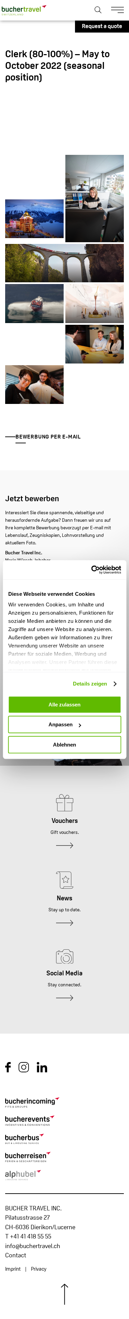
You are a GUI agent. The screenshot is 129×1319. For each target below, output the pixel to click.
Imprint (13, 1269)
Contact (15, 1256)
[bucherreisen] (64, 1158)
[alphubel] (64, 1176)
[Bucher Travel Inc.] (24, 10)
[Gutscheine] (64, 846)
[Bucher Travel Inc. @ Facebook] (8, 1071)
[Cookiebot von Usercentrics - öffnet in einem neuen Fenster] (92, 569)
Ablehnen (64, 745)
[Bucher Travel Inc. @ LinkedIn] (42, 1071)
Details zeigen (90, 684)
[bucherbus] (64, 1140)
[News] (64, 923)
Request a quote (102, 26)
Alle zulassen (64, 704)
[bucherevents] (64, 1122)
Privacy (38, 1269)
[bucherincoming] (64, 1103)
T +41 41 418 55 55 (28, 1237)
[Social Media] (64, 999)
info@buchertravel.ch (32, 1246)
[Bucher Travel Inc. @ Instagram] (24, 1071)
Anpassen (61, 724)
